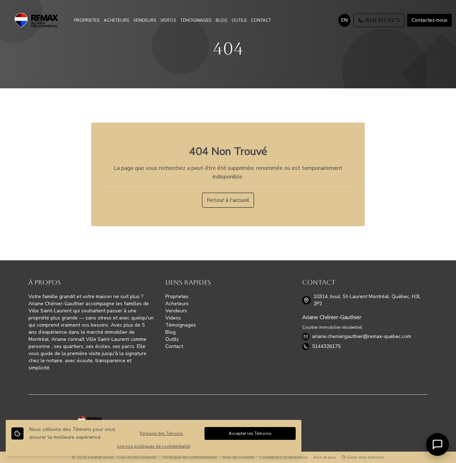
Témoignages (180, 325)
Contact (174, 346)
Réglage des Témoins (161, 433)
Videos (173, 317)
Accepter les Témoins (250, 433)
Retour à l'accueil (228, 200)
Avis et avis (324, 457)
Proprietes (176, 296)
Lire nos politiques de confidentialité (153, 446)
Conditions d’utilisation (283, 457)
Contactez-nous (429, 20)
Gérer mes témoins (365, 457)
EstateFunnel (101, 457)
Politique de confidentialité (190, 457)
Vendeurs (176, 310)
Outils (172, 339)
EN (344, 20)
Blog (170, 332)
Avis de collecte (238, 457)
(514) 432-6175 (382, 20)
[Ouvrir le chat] (437, 444)
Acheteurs (177, 303)
